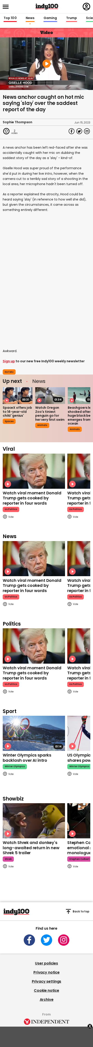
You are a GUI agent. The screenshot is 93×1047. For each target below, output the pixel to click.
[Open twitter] (46, 940)
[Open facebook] (29, 940)
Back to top (81, 911)
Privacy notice (46, 972)
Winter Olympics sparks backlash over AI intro (27, 757)
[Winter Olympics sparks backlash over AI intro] (34, 733)
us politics (11, 509)
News (30, 18)
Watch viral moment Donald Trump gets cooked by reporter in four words (32, 498)
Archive (46, 999)
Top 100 (10, 18)
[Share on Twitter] (79, 131)
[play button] (46, 63)
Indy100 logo (47, 6)
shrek (8, 859)
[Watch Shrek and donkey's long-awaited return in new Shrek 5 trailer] (34, 820)
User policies (46, 963)
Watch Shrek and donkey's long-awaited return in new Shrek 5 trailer (31, 848)
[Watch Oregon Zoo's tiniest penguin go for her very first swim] (50, 395)
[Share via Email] (87, 131)
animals (42, 425)
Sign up (9, 361)
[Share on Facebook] (71, 131)
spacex (9, 421)
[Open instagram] (63, 940)
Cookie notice (46, 990)
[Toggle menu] (7, 7)
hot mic (9, 372)
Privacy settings (46, 981)
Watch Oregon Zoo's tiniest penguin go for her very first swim (50, 413)
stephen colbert (79, 859)
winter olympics (15, 766)
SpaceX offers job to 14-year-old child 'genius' (17, 411)
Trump (71, 18)
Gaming (50, 18)
